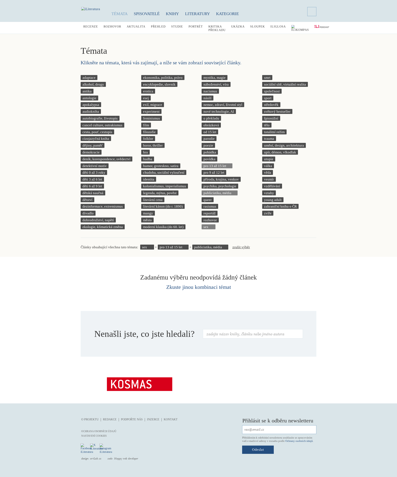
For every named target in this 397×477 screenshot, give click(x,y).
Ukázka (238, 26)
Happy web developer (126, 458)
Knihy (172, 13)
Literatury (197, 13)
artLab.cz (95, 458)
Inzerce (153, 419)
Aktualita (136, 26)
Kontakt (171, 419)
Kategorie (227, 13)
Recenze (90, 26)
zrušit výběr (241, 247)
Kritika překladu (217, 28)
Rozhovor (112, 26)
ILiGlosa (278, 26)
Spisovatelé (147, 13)
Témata (119, 13)
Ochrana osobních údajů (98, 431)
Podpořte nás (132, 419)
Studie (177, 26)
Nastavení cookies (94, 435)
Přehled (158, 26)
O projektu (90, 419)
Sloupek (257, 26)
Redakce (110, 419)
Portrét (196, 26)
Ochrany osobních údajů (299, 440)
